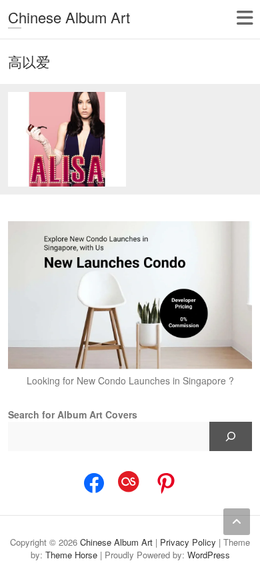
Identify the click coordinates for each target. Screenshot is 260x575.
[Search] (230, 436)
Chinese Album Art (69, 17)
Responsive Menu (244, 18)
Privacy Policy (188, 542)
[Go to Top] (236, 521)
